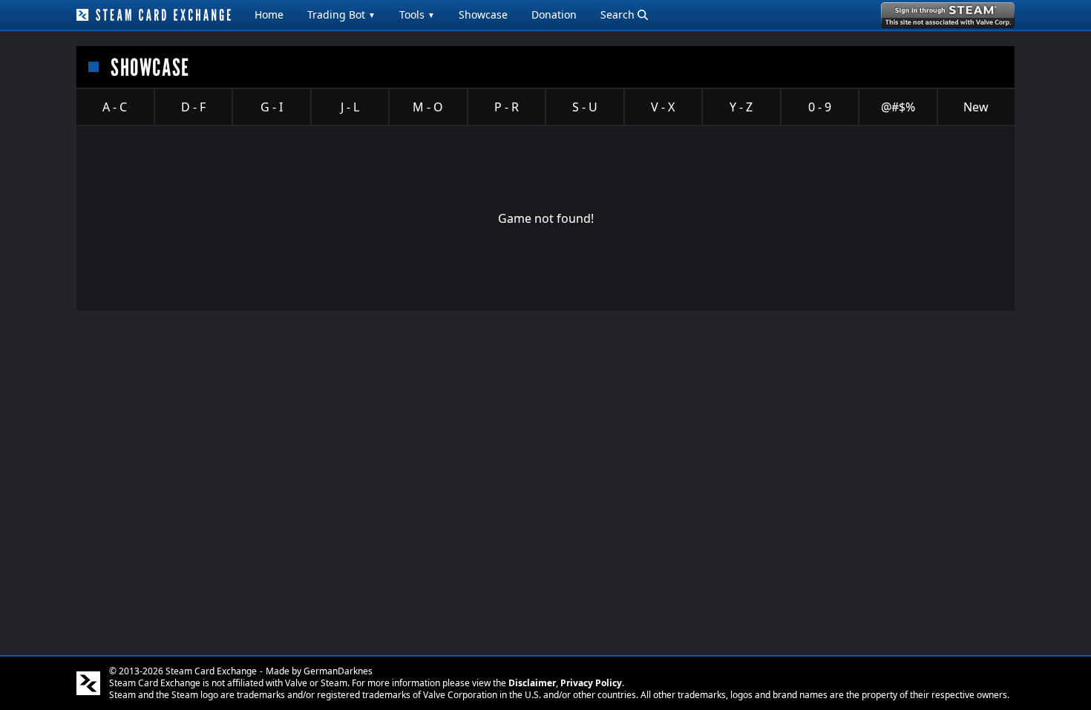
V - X (663, 107)
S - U (584, 107)
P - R (506, 107)
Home (269, 14)
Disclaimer (532, 683)
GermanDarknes (338, 671)
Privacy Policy (591, 683)
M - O (428, 107)
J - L (350, 107)
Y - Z (741, 107)
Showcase (483, 14)
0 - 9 (819, 107)
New (976, 107)
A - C (114, 107)
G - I (272, 107)
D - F (193, 107)
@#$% (898, 107)
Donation (554, 14)
